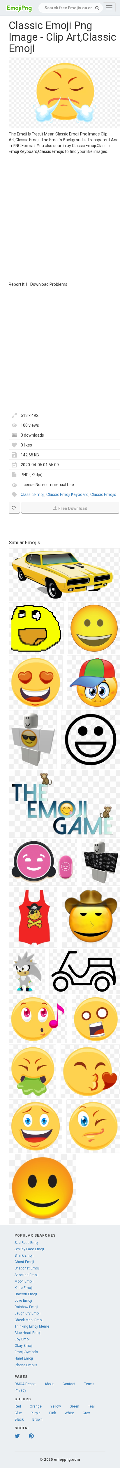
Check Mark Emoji (29, 1320)
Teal (91, 1406)
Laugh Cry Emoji (27, 1313)
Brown (37, 1419)
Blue (18, 1413)
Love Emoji (23, 1301)
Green (74, 1406)
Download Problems (48, 284)
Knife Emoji (24, 1288)
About (49, 1384)
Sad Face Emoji (27, 1243)
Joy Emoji (22, 1339)
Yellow (55, 1406)
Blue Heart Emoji (28, 1333)
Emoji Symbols (26, 1352)
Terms (89, 1384)
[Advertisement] (60, 217)
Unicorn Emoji (26, 1294)
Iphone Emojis (26, 1365)
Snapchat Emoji (27, 1268)
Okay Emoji (24, 1346)
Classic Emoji (33, 494)
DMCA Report (25, 1384)
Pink (52, 1413)
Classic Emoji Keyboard (67, 494)
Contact (69, 1384)
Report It (16, 284)
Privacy (20, 1390)
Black (19, 1419)
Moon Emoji (24, 1281)
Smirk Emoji (24, 1255)
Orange (36, 1406)
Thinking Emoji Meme (32, 1326)
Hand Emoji (24, 1358)
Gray (86, 1413)
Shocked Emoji (26, 1275)
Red (18, 1406)
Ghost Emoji (24, 1262)
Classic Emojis (103, 494)
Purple (35, 1413)
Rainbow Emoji (26, 1307)
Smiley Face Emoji (29, 1249)
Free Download (72, 508)
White (69, 1413)
